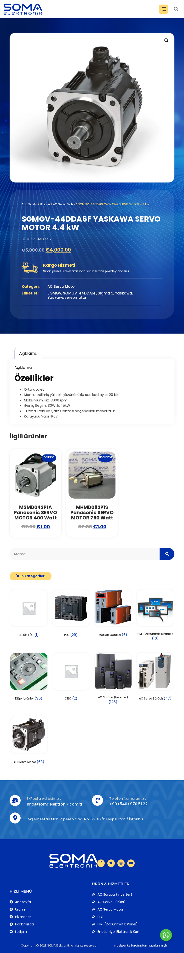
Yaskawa (123, 293)
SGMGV (54, 293)
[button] (163, 9)
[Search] (167, 554)
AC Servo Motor (64, 204)
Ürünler (45, 204)
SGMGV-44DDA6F (79, 293)
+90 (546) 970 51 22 (128, 804)
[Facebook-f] (101, 863)
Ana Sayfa (29, 204)
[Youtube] (131, 863)
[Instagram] (121, 863)
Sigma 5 (105, 293)
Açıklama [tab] (28, 353)
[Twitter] (111, 863)
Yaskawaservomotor (66, 297)
